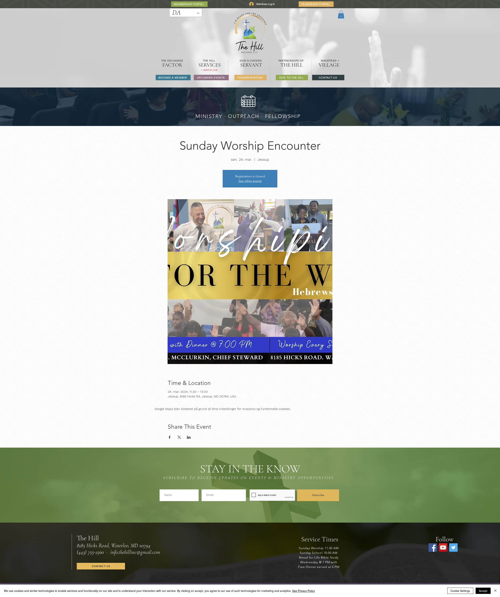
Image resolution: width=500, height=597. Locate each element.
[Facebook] (433, 547)
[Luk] (495, 591)
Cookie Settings (460, 591)
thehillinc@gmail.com (139, 552)
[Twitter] (453, 547)
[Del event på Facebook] (169, 437)
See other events (250, 181)
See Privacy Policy (303, 591)
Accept (483, 591)
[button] (341, 15)
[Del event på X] (179, 437)
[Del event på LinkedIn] (189, 437)
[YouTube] (443, 547)
